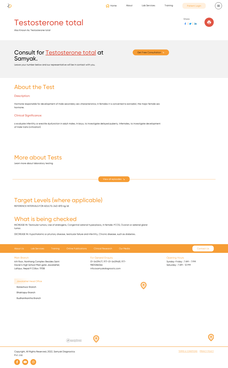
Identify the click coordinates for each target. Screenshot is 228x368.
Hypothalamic (36, 234)
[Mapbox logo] (74, 340)
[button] (94, 340)
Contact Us (203, 248)
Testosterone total (71, 52)
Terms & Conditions (187, 351)
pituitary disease (56, 234)
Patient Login (194, 5)
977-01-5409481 (112, 261)
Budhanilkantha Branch (29, 298)
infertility (93, 234)
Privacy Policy (207, 351)
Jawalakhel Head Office (29, 281)
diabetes (130, 234)
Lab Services (37, 248)
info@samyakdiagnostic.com (105, 268)
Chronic (103, 234)
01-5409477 (96, 261)
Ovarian (125, 225)
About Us (19, 248)
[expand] (114, 179)
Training (169, 5)
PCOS (117, 225)
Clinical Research (103, 248)
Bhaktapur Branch (26, 292)
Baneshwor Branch (26, 287)
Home (113, 5)
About (129, 5)
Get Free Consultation (149, 52)
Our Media (124, 248)
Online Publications (76, 248)
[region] (139, 311)
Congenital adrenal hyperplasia (84, 225)
